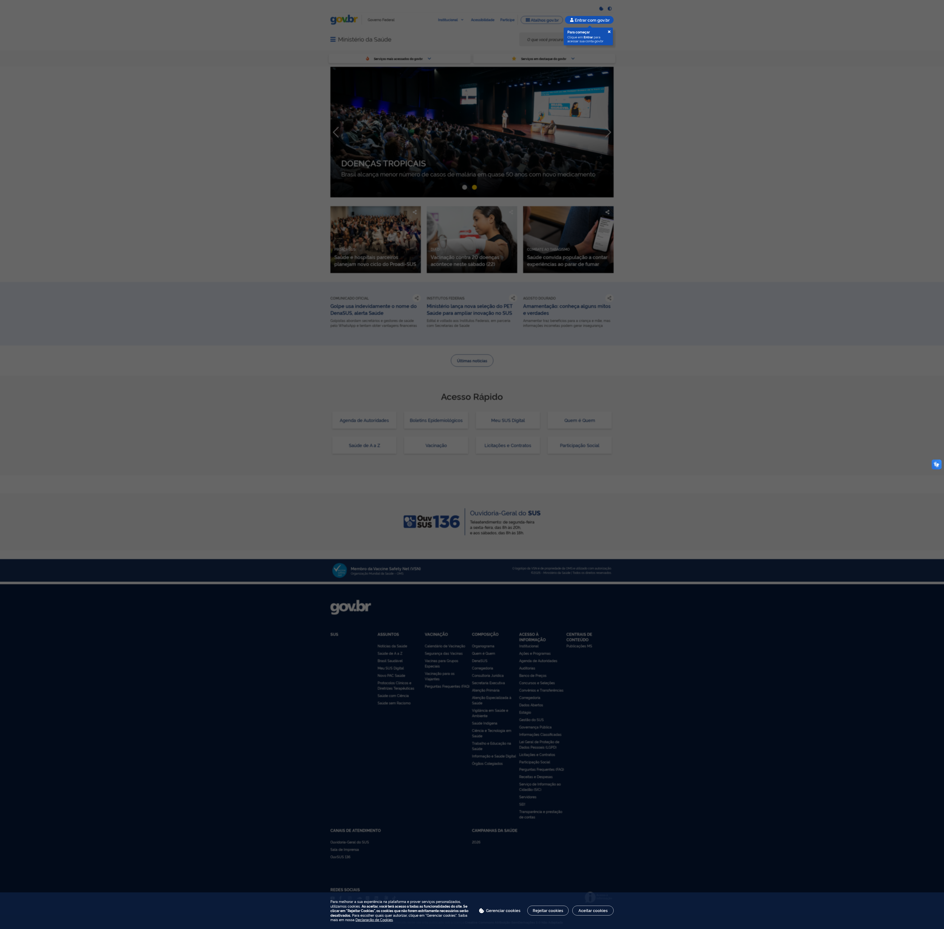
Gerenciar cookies (503, 910)
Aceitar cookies (593, 910)
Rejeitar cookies (548, 910)
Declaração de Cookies (374, 919)
